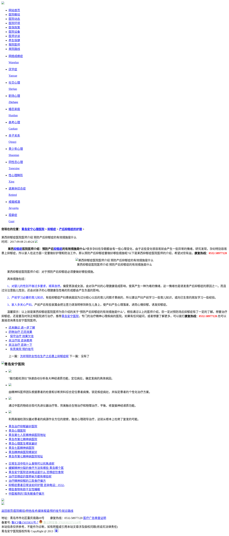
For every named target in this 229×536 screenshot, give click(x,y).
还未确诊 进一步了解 (22, 327)
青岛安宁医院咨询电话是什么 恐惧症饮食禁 (36, 472)
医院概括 (14, 14)
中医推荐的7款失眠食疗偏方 (26, 493)
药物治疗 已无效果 (20, 331)
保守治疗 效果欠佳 (22, 336)
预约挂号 (55, 510)
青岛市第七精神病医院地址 (26, 456)
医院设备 (14, 31)
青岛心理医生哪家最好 (23, 443)
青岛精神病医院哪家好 (23, 452)
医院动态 (14, 18)
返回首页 (7, 510)
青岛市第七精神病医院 (23, 439)
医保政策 (14, 27)
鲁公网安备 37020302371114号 (62, 522)
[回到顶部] (2, 503)
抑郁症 (51, 229)
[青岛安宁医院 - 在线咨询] (2, 3)
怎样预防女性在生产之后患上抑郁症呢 (44, 356)
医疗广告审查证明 (94, 518)
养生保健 (14, 40)
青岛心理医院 (17, 430)
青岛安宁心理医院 (32, 229)
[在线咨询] (2, 500)
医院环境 (14, 23)
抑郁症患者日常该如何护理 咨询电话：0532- (37, 485)
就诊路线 (67, 510)
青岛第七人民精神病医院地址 (27, 434)
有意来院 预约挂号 (22, 349)
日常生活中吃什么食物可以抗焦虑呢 (31, 463)
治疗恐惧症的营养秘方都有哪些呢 (30, 476)
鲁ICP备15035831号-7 (24, 522)
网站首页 (14, 10)
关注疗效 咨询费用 (20, 340)
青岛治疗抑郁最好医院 (23, 426)
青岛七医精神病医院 (21, 447)
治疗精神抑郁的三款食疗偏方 (27, 480)
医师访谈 (14, 36)
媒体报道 (43, 510)
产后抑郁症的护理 (70, 229)
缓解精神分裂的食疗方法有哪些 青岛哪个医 (36, 467)
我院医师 (14, 44)
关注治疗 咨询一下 (20, 344)
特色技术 (31, 510)
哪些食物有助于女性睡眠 (24, 489)
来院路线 (14, 48)
